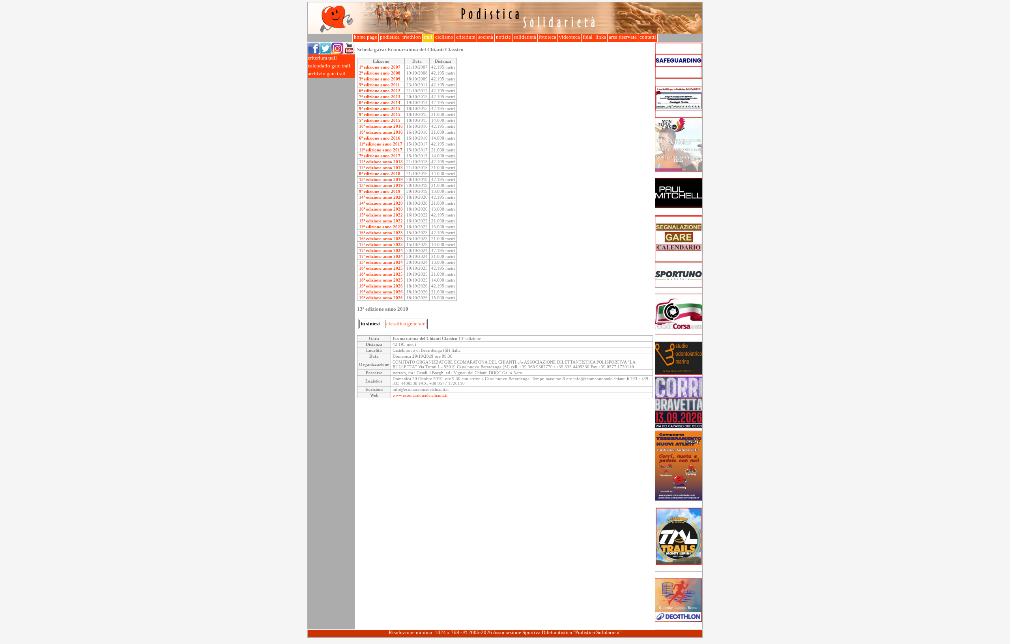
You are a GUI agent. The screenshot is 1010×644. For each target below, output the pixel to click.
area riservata (623, 37)
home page (365, 37)
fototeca (547, 37)
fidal (588, 37)
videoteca (569, 37)
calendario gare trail (329, 66)
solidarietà (524, 37)
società (485, 37)
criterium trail (322, 58)
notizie (503, 37)
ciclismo (444, 37)
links (600, 37)
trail (428, 37)
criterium (466, 37)
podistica (390, 37)
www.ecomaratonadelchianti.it (420, 395)
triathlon (411, 37)
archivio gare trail (327, 74)
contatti (647, 37)
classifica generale (405, 324)
